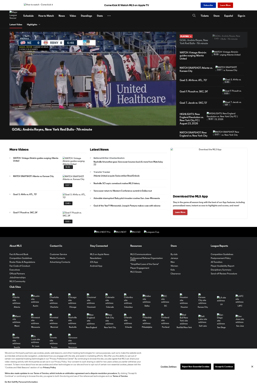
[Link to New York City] (109, 319)
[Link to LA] (221, 299)
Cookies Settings (169, 366)
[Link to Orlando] (128, 319)
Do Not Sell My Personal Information (21, 382)
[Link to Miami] (16, 319)
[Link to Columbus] (128, 299)
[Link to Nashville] (72, 319)
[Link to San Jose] (240, 319)
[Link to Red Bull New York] (184, 319)
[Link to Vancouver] (72, 339)
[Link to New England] (91, 319)
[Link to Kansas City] (202, 299)
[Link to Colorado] (109, 299)
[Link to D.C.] (165, 299)
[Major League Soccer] (15, 16)
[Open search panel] (194, 16)
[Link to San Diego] (221, 319)
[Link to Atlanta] (16, 299)
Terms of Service (41, 373)
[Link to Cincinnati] (91, 299)
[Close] (252, 366)
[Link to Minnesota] (35, 319)
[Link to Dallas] (147, 299)
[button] (109, 15)
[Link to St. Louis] (35, 339)
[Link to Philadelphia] (147, 319)
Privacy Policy (49, 367)
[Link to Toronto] (54, 339)
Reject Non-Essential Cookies (196, 366)
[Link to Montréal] (54, 319)
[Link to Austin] (35, 299)
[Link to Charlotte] (54, 299)
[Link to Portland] (165, 319)
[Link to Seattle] (16, 339)
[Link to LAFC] (240, 299)
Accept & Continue (224, 366)
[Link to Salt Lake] (202, 319)
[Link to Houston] (184, 299)
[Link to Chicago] (72, 299)
